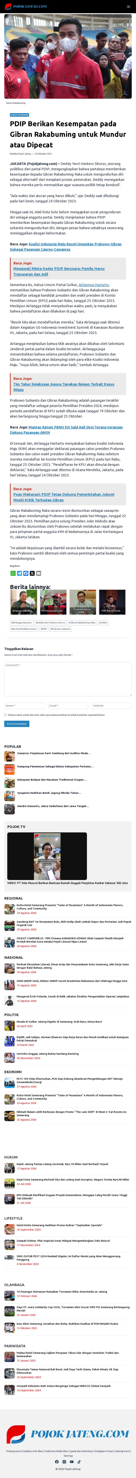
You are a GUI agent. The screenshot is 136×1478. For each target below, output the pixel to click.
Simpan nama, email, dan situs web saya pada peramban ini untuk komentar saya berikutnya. (56, 714)
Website (98, 705)
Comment (13, 665)
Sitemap (68, 1455)
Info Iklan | (38, 1451)
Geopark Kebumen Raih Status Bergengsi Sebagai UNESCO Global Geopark (64, 1385)
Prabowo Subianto (60, 629)
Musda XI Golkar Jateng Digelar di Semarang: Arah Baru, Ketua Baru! (59, 1021)
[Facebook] (56, 1461)
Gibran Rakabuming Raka (82, 622)
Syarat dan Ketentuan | (82, 1451)
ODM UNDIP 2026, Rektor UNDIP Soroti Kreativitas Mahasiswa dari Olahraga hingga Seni (72, 980)
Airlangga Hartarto (94, 285)
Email (53, 705)
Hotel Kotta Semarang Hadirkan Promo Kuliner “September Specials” (59, 1225)
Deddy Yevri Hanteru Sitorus (50, 622)
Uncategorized (19, 115)
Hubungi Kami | (123, 1451)
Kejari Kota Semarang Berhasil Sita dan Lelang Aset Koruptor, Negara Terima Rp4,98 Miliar (73, 1179)
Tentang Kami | (14, 1451)
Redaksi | (27, 1451)
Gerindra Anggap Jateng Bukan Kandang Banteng (48, 1053)
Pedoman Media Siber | (56, 1451)
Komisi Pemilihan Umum (24, 629)
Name (10, 705)
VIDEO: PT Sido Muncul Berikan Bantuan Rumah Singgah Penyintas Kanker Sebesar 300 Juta (67, 883)
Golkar (103, 622)
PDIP (44, 629)
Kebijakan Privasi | (104, 1451)
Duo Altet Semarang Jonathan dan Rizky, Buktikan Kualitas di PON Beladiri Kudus (67, 1323)
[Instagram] (64, 1461)
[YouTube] (71, 1461)
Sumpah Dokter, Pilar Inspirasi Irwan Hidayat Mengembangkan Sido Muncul (63, 1240)
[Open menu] (128, 6)
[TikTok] (79, 1461)
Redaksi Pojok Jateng (20, 154)
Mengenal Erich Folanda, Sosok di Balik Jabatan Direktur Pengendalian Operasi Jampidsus (73, 996)
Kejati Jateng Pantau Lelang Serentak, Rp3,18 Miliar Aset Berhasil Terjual (62, 1164)
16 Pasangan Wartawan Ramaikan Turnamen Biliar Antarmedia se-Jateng (62, 1291)
